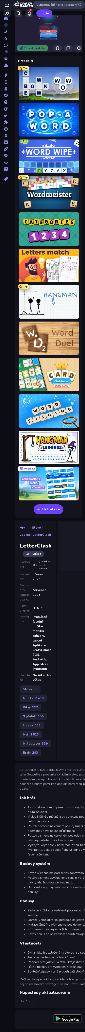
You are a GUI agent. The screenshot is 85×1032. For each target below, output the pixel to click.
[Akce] (6, 75)
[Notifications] (29, 13)
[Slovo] (6, 142)
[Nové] (6, 31)
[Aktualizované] (6, 45)
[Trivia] (6, 169)
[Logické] (6, 122)
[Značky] (6, 179)
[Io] (6, 102)
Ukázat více (51, 509)
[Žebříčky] (6, 65)
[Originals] (6, 51)
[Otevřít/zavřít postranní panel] (7, 4)
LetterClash (42, 535)
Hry (22, 527)
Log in (44, 13)
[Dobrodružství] (6, 95)
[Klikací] (6, 115)
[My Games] (18, 13)
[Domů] (6, 18)
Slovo (36, 527)
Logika (25, 535)
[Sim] (6, 135)
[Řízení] (6, 129)
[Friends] (7, 13)
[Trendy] (6, 38)
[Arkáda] (6, 82)
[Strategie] (6, 155)
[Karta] (6, 108)
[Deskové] (6, 88)
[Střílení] (6, 162)
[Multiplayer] (6, 58)
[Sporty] (6, 149)
